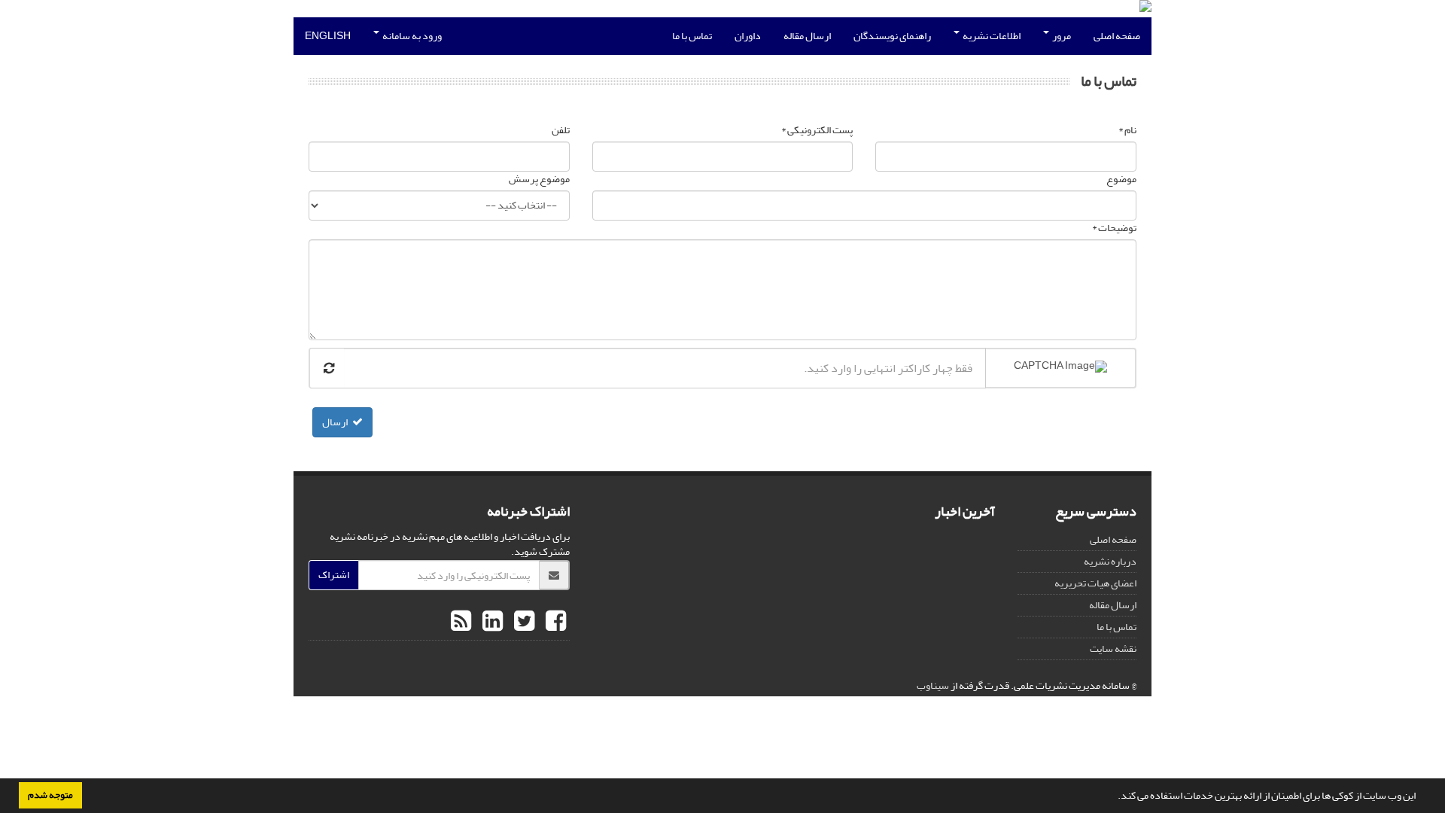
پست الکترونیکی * (817, 130)
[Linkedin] (491, 622)
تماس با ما (692, 36)
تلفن (561, 130)
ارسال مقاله (807, 36)
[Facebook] (554, 622)
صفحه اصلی (1117, 36)
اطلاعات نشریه (991, 36)
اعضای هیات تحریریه (1095, 583)
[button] (1114, 797)
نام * (1127, 130)
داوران (748, 36)
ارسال (335, 422)
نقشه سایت (1113, 648)
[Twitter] (522, 622)
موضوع (1121, 179)
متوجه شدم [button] (50, 795)
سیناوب (933, 685)
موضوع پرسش (539, 179)
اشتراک (333, 575)
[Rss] (461, 622)
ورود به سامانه (411, 36)
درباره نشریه (1110, 561)
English (328, 36)
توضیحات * (1114, 228)
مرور (1061, 36)
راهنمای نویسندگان (892, 36)
